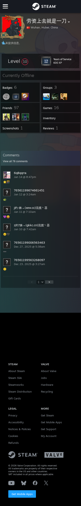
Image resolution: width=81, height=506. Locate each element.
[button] (18, 61)
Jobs (44, 378)
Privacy (12, 415)
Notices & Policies (19, 429)
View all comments (15, 161)
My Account (48, 436)
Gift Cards (14, 398)
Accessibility (16, 422)
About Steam (16, 371)
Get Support (48, 429)
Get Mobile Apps (22, 494)
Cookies (13, 436)
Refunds (13, 442)
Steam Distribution (20, 391)
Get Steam (47, 415)
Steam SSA (15, 378)
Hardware (47, 384)
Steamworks (16, 384)
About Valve (48, 371)
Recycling (47, 391)
